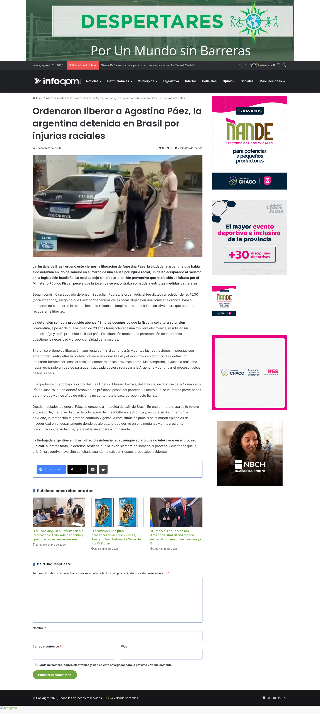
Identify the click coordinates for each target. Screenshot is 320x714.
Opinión (229, 81)
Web (124, 646)
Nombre (39, 628)
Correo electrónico (47, 646)
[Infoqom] (58, 81)
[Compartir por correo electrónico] (92, 469)
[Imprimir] (103, 469)
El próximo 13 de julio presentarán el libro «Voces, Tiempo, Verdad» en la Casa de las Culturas (116, 537)
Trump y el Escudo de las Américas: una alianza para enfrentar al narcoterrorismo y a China (176, 537)
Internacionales (55, 98)
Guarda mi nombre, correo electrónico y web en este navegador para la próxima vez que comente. (104, 665)
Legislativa (171, 81)
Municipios (146, 81)
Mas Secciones (270, 81)
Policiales (209, 81)
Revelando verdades (124, 698)
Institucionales (118, 81)
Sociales (247, 81)
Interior (190, 81)
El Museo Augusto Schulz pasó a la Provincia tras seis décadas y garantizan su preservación (58, 535)
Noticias (92, 81)
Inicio (39, 98)
